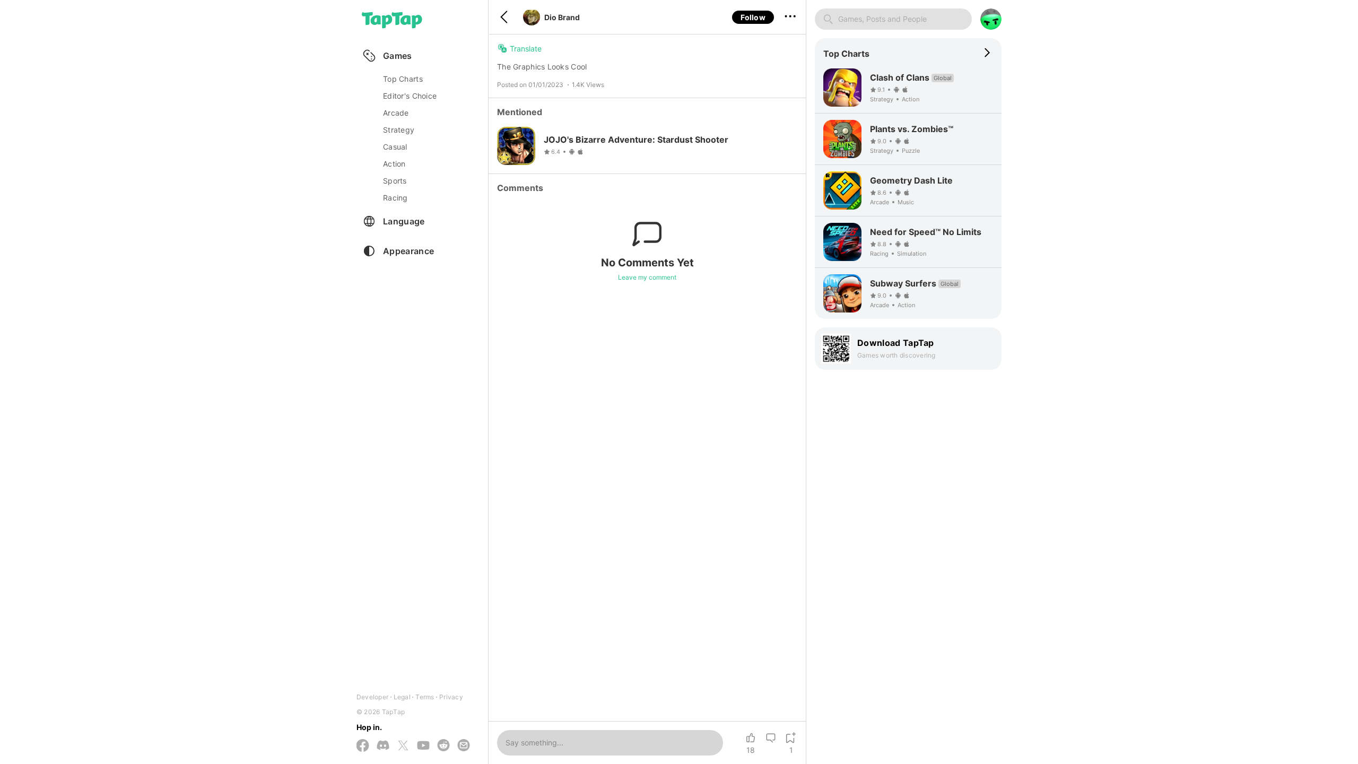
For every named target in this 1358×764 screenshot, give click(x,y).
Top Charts (403, 78)
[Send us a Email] (463, 746)
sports (395, 180)
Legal (402, 697)
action (394, 163)
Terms (424, 697)
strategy (398, 129)
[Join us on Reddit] (443, 746)
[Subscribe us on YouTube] (423, 746)
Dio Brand (562, 17)
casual (395, 146)
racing (395, 197)
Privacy (451, 697)
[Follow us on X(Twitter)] (403, 746)
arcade (396, 112)
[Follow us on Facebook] (362, 746)
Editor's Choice (410, 95)
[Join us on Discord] (383, 746)
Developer (372, 697)
